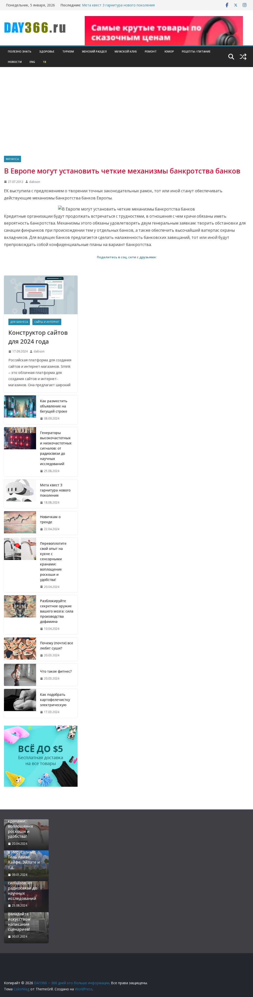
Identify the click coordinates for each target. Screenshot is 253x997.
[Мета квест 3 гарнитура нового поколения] (20, 493)
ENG (32, 62)
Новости (15, 62)
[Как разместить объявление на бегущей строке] (20, 409)
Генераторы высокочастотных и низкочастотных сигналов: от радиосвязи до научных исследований (56, 448)
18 (44, 62)
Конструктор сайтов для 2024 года (38, 336)
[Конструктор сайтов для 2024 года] (41, 295)
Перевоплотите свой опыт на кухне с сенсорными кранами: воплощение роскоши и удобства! (53, 561)
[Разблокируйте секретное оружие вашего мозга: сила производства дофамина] (20, 614)
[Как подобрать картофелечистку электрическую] (20, 703)
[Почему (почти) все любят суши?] (20, 649)
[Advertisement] (126, 118)
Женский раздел (94, 51)
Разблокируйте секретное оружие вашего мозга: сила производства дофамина (56, 611)
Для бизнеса (19, 322)
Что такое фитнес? (56, 671)
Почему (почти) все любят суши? (56, 645)
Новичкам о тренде (50, 519)
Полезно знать (19, 51)
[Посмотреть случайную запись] (243, 57)
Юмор (169, 51)
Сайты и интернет (46, 322)
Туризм (68, 51)
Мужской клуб (126, 51)
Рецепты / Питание (196, 51)
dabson (34, 182)
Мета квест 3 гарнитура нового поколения (118, 5)
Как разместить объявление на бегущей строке (53, 406)
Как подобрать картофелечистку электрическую (55, 699)
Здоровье (46, 51)
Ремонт (151, 51)
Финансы (12, 159)
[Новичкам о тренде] (20, 523)
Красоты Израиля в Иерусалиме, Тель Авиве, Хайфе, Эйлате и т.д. (25, 857)
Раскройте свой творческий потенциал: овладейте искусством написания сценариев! (23, 914)
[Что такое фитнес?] (20, 675)
